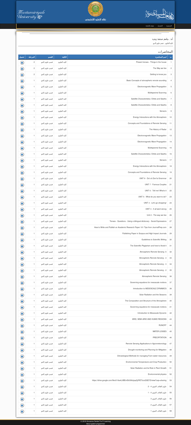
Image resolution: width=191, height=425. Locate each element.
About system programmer (95, 424)
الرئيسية (169, 26)
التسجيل (160, 26)
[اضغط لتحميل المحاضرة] (22, 63)
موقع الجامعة (150, 26)
